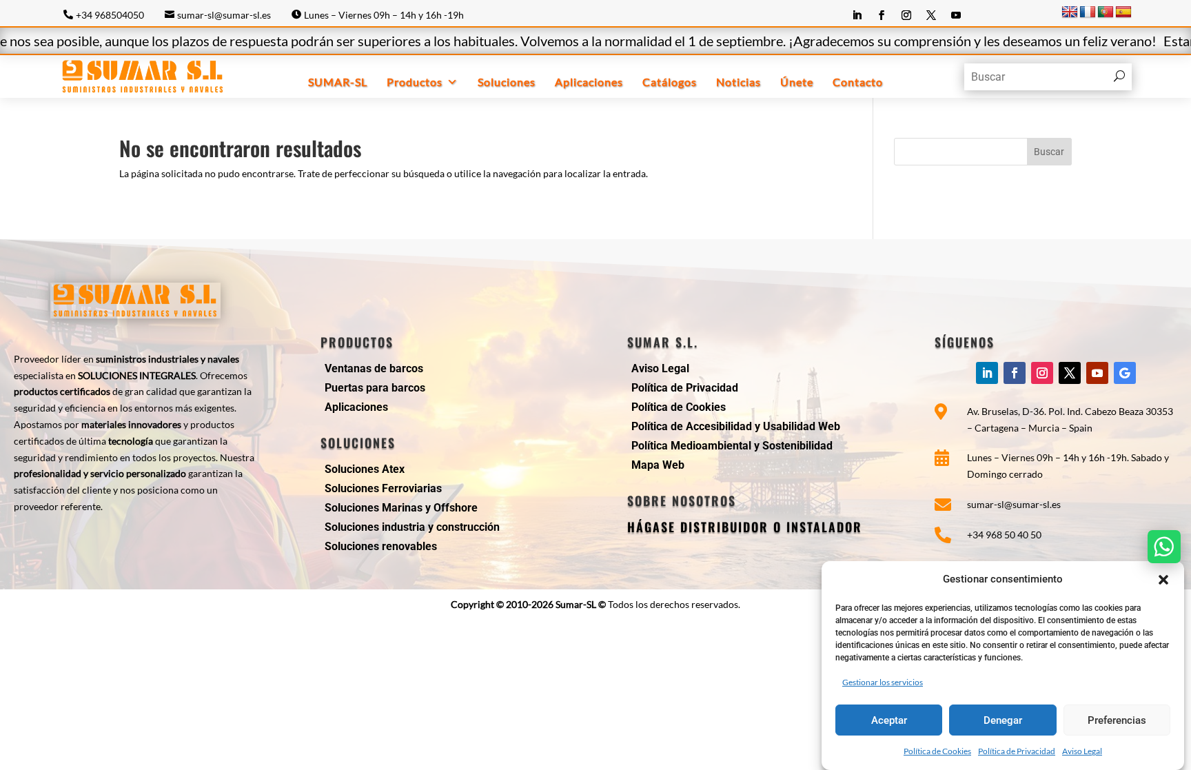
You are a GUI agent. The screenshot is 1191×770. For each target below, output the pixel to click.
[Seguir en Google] (1125, 373)
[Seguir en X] (931, 15)
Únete (796, 81)
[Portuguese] (1105, 12)
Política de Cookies (937, 751)
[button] (1163, 580)
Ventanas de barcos (374, 368)
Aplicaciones (589, 81)
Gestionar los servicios (882, 682)
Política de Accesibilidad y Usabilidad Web (735, 426)
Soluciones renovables (381, 546)
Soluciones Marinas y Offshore (401, 507)
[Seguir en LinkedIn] (856, 15)
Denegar (1003, 720)
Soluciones (507, 81)
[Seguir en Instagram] (906, 15)
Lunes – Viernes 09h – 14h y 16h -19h (384, 15)
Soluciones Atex (365, 469)
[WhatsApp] (1164, 546)
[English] (1069, 12)
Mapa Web (657, 465)
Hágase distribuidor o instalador (744, 527)
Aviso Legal (1082, 751)
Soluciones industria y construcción (412, 527)
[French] (1087, 12)
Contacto (858, 81)
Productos (414, 81)
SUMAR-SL (337, 81)
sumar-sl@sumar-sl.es (224, 15)
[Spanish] (1123, 12)
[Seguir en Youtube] (956, 15)
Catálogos (669, 81)
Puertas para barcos (375, 387)
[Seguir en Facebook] (881, 15)
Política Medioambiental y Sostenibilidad (732, 445)
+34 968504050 (110, 15)
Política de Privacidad (1016, 751)
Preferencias (1117, 720)
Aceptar (889, 720)
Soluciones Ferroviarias (383, 488)
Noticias (738, 81)
